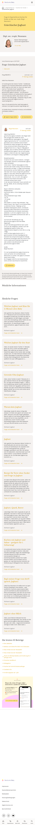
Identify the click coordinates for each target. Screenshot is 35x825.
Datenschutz (5, 801)
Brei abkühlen (8, 643)
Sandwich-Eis (8, 669)
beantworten (27, 117)
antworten (11, 265)
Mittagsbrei (7, 663)
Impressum (5, 786)
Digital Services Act (7, 805)
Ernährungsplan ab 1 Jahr (11, 672)
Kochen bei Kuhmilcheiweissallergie (14, 666)
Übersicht (7, 69)
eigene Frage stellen (11, 117)
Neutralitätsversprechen (9, 790)
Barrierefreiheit (6, 809)
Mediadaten (5, 794)
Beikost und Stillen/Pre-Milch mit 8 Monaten (16, 646)
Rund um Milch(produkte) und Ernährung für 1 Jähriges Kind (17, 656)
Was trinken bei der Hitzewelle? (13, 649)
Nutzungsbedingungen (8, 797)
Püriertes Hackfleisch (10, 660)
